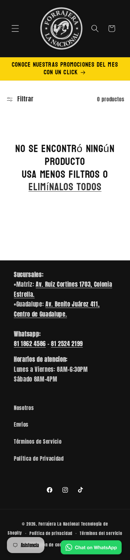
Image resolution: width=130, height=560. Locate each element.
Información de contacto (48, 545)
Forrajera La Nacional (59, 524)
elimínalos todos (64, 187)
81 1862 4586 (30, 344)
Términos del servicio (101, 533)
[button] (15, 28)
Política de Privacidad (39, 458)
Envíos (21, 424)
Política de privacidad (50, 533)
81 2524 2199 (67, 344)
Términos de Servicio (37, 441)
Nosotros (24, 408)
